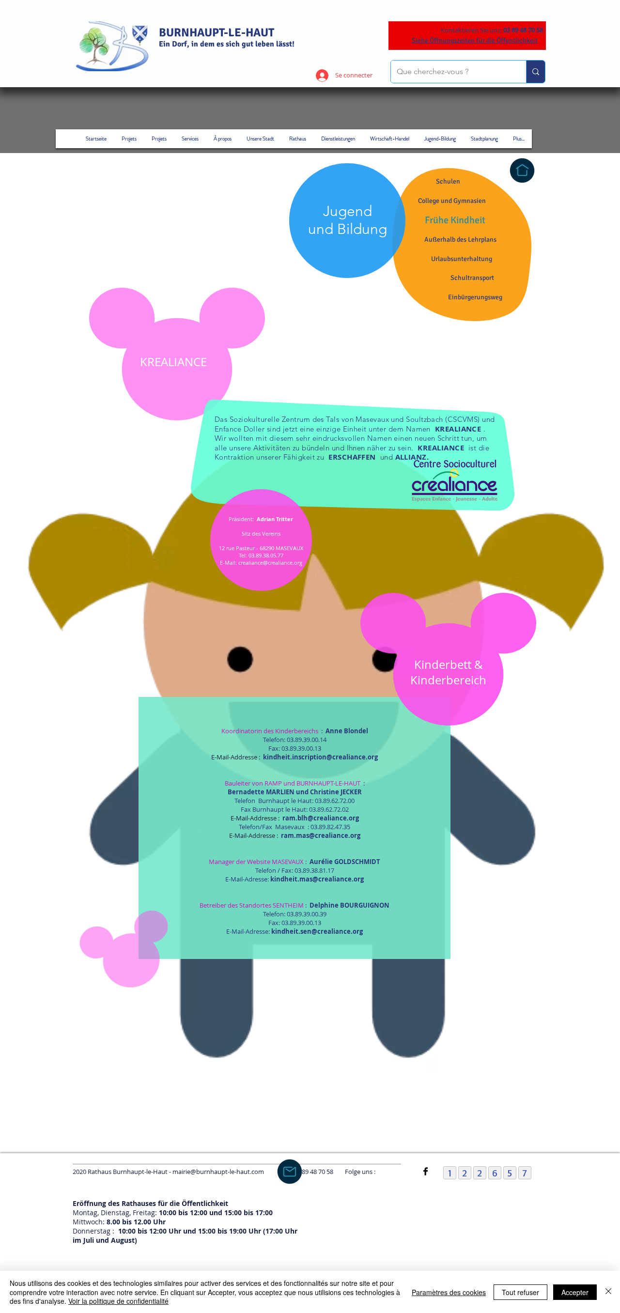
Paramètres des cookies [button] (449, 1292)
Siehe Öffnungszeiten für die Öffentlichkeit (475, 40)
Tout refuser (520, 1292)
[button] (454, 220)
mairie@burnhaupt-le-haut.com (218, 1171)
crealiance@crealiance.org (270, 562)
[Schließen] (608, 1292)
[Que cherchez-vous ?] (535, 72)
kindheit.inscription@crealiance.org (320, 757)
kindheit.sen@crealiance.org (317, 931)
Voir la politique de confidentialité (118, 1301)
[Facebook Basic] (425, 1171)
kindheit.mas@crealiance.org (317, 879)
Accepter (575, 1292)
